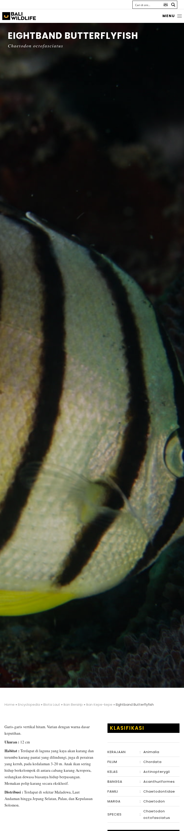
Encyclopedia (29, 704)
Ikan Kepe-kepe (99, 704)
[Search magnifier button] (173, 5)
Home (9, 704)
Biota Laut (51, 704)
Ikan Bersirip (73, 704)
